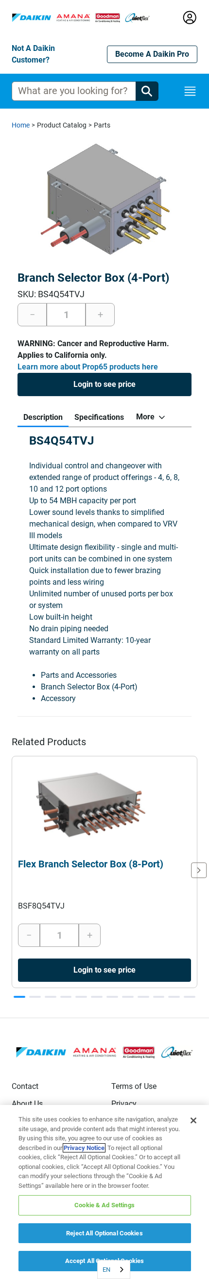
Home (21, 125)
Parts (102, 125)
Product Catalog (62, 125)
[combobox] (113, 1269)
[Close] (193, 1120)
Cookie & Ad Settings (104, 1205)
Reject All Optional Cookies (104, 1233)
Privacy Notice (84, 1147)
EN (106, 1269)
